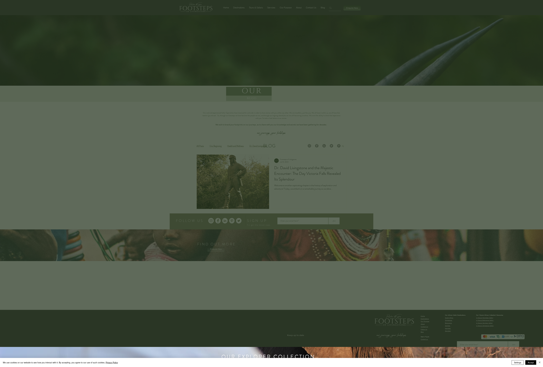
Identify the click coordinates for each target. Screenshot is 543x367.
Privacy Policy (112, 362)
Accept (531, 362)
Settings (517, 362)
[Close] (539, 362)
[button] (337, 350)
